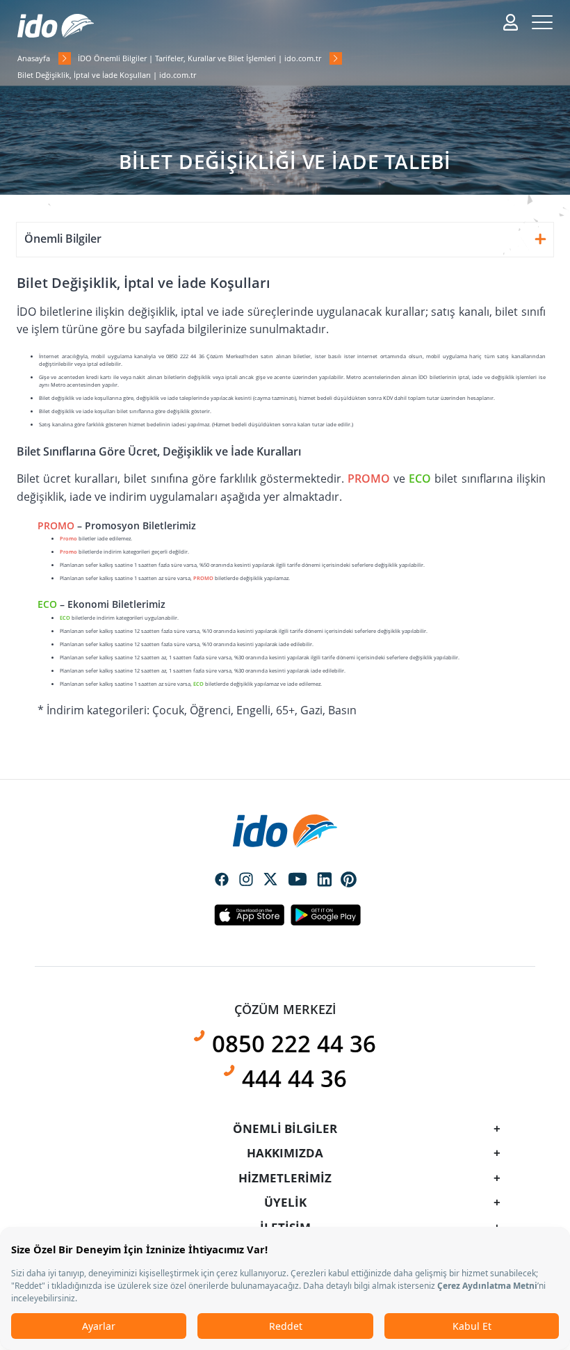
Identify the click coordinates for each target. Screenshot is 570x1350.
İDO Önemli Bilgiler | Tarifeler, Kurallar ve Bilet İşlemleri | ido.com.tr (199, 58)
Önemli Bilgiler (62, 238)
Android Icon (322, 914)
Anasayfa (33, 58)
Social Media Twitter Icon (270, 880)
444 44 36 (294, 1078)
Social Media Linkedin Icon (324, 880)
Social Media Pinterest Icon (349, 879)
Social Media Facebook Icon (221, 880)
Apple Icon (249, 914)
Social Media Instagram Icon (246, 880)
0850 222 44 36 (294, 1043)
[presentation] (285, 644)
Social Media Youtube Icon (297, 880)
